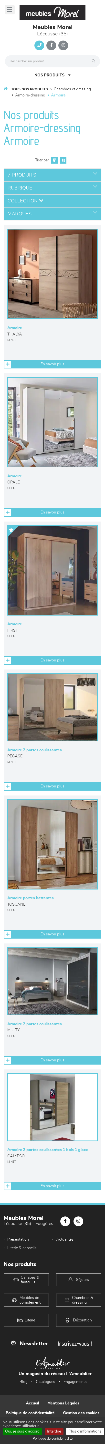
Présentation (18, 1239)
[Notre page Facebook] (51, 45)
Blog (24, 1382)
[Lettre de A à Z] (62, 160)
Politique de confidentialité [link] (53, 1438)
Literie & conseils (22, 1248)
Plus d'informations (85, 1431)
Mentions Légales (63, 1403)
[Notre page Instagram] (63, 45)
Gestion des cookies (81, 1413)
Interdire (54, 1431)
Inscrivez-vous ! (75, 1343)
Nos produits (49, 75)
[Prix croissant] (54, 160)
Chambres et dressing (72, 89)
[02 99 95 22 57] (39, 45)
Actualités (65, 1239)
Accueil (32, 1403)
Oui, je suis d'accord (22, 1431)
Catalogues (45, 1382)
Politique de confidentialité (30, 1413)
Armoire (58, 95)
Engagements (75, 1382)
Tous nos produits (29, 89)
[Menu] (10, 9)
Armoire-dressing (30, 95)
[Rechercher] (94, 61)
